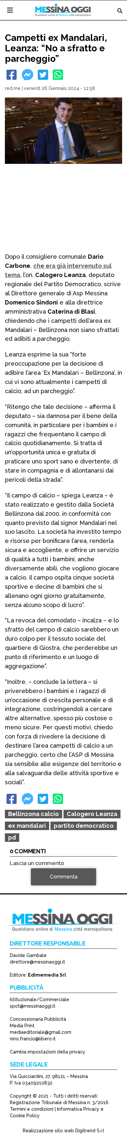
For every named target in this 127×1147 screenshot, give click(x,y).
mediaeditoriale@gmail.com (40, 1032)
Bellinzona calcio (33, 813)
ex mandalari (27, 825)
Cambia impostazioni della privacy (47, 1051)
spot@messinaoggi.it (32, 1006)
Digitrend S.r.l (89, 1130)
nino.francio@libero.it (33, 1038)
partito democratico (84, 825)
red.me (13, 88)
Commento (23, 886)
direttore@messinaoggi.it (37, 962)
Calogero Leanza (92, 813)
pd (12, 837)
